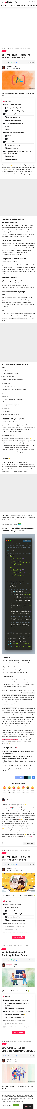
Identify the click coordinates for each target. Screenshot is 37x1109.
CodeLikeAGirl (9, 66)
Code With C (11, 1)
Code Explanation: (12, 159)
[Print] (16, 62)
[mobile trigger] (3, 2)
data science (26, 302)
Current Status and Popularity (15, 111)
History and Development (14, 107)
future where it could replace (13, 443)
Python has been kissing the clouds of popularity (17, 243)
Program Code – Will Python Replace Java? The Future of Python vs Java (17, 152)
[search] (25, 2)
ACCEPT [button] (16, 1105)
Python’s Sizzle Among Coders (15, 1008)
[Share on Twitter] (8, 62)
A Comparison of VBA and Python (14, 914)
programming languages (10, 739)
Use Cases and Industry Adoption (14, 123)
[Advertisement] (18, 26)
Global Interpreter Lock (10, 389)
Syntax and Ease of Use (13, 117)
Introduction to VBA (12, 907)
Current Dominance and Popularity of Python (17, 1000)
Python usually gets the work (11, 281)
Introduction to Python (13, 911)
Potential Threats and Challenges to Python (17, 1011)
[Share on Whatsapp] (11, 62)
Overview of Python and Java (13, 104)
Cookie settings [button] (7, 1105)
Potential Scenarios (12, 148)
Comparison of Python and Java (13, 114)
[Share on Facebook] (6, 62)
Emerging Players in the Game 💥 (16, 1014)
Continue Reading (18, 937)
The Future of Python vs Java (13, 142)
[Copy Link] (14, 62)
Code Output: (10, 156)
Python (9, 126)
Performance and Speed (14, 120)
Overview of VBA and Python (13, 904)
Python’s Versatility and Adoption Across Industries (17, 1004)
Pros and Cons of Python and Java (14, 132)
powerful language (14, 227)
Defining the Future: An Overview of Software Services (19, 766)
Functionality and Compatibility (16, 920)
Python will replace (21, 682)
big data (20, 254)
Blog (4, 51)
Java (8, 129)
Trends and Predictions (13, 145)
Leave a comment (30, 843)
